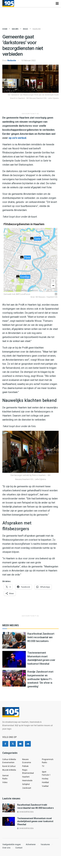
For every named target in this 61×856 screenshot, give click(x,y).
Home (4, 29)
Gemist (5, 775)
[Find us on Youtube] (20, 744)
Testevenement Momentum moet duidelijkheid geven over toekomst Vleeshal (35, 821)
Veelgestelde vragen (11, 844)
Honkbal (45, 782)
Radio (4, 779)
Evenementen (8, 762)
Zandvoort (26, 788)
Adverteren (31, 844)
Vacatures (45, 844)
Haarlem (37, 29)
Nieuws (15, 29)
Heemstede (27, 780)
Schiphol (26, 784)
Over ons (6, 848)
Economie (26, 762)
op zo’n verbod (17, 137)
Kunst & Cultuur (9, 766)
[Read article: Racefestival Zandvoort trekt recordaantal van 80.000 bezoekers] (14, 640)
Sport (44, 772)
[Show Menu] (57, 3)
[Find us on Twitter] (13, 744)
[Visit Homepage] (8, 3)
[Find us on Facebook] (5, 744)
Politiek (25, 766)
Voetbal (45, 786)
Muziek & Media (9, 770)
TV (43, 766)
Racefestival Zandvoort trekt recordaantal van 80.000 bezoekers (40, 637)
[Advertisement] (30, 106)
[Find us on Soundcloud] (28, 744)
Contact (18, 848)
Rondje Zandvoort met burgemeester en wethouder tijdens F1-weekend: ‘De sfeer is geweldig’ (40, 679)
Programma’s (47, 759)
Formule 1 (46, 775)
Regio (25, 29)
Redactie (11, 60)
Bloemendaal (28, 773)
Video (4, 782)
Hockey (45, 779)
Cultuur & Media (9, 759)
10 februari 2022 (28, 60)
